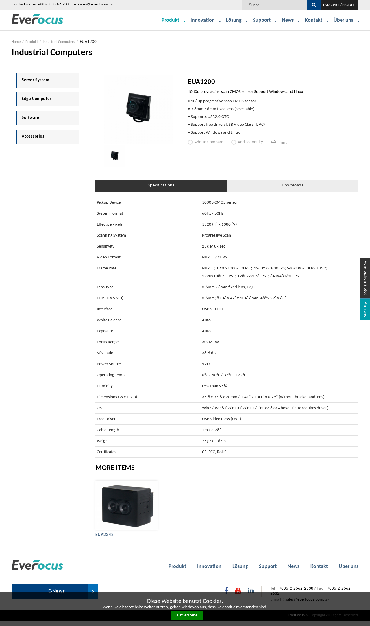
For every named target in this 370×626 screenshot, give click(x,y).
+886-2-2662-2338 (54, 5)
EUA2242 (104, 535)
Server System (35, 80)
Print (282, 143)
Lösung (234, 20)
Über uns (343, 20)
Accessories (33, 136)
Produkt (170, 20)
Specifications (161, 185)
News (288, 20)
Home (16, 42)
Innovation (202, 20)
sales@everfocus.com (97, 5)
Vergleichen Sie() (365, 278)
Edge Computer (36, 99)
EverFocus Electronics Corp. (38, 20)
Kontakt (313, 20)
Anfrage (365, 309)
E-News (56, 591)
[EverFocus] (38, 565)
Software (30, 118)
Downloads (293, 185)
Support (262, 20)
